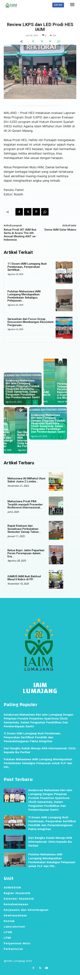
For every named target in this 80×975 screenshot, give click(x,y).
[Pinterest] (50, 41)
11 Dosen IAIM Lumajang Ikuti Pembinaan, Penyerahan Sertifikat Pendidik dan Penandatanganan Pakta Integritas (32, 737)
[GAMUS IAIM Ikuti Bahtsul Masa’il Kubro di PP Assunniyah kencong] (56, 579)
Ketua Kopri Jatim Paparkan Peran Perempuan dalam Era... (25, 553)
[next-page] (35, 402)
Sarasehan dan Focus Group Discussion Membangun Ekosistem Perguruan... (30, 322)
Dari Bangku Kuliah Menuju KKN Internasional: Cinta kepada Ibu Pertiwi (50, 841)
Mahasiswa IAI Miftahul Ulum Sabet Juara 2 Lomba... (26, 480)
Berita (39, 17)
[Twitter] (41, 41)
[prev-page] (28, 402)
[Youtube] (46, 968)
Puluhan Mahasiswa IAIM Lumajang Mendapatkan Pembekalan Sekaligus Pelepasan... (24, 296)
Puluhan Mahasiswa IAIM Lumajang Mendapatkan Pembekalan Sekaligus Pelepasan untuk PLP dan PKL (18, 433)
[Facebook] (33, 41)
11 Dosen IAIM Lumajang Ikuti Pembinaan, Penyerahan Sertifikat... (27, 267)
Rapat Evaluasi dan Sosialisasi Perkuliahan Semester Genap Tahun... (24, 529)
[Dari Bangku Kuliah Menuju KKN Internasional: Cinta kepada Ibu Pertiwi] (14, 842)
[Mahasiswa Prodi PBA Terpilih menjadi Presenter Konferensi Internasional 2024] (56, 506)
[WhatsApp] (59, 41)
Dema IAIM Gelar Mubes (60, 229)
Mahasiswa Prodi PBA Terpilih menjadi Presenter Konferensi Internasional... (25, 504)
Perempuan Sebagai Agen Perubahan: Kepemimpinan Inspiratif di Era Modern (55, 390)
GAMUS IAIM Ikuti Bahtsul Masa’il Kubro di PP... (24, 578)
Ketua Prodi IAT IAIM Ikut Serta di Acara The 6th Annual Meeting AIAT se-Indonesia (20, 234)
